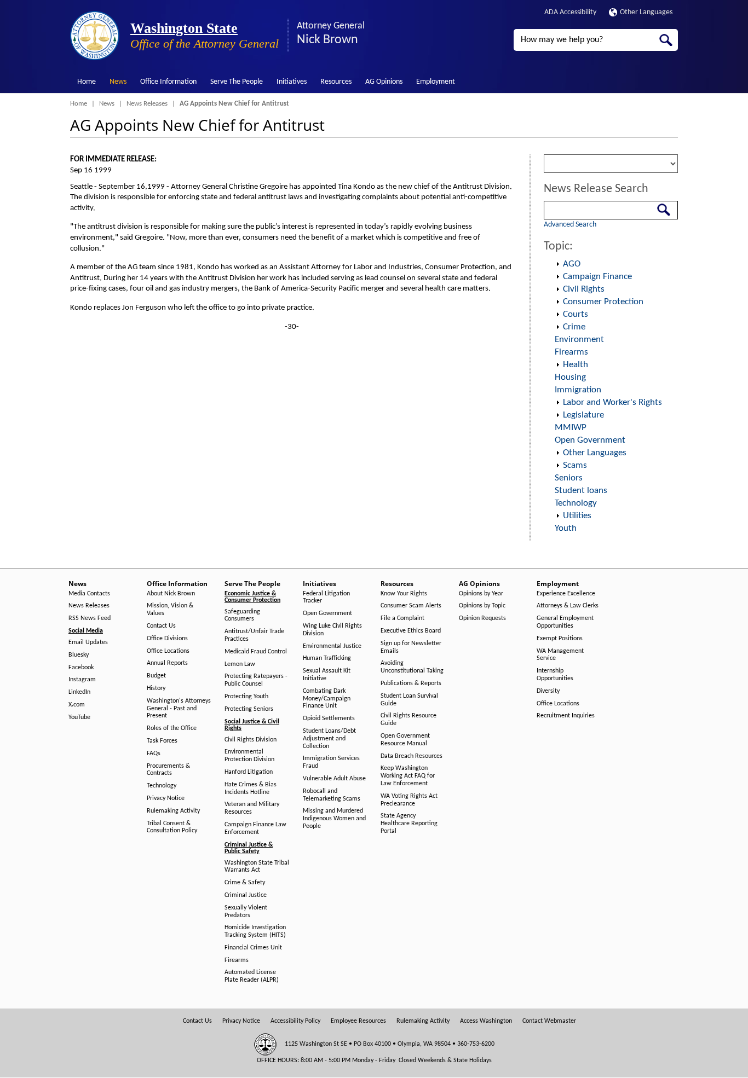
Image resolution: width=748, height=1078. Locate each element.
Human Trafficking (327, 658)
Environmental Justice (332, 646)
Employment (435, 82)
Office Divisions (167, 638)
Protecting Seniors (249, 709)
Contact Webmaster (549, 1021)
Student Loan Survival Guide (409, 700)
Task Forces (162, 741)
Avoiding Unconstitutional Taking (412, 667)
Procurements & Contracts (168, 770)
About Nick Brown (171, 593)
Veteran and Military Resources (252, 808)
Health (575, 364)
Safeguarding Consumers (242, 615)
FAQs (153, 753)
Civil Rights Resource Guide (408, 719)
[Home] (94, 35)
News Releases (147, 103)
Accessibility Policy (295, 1021)
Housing (570, 377)
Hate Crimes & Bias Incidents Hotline (251, 788)
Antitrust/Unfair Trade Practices (254, 635)
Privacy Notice (166, 798)
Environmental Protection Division (249, 756)
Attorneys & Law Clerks (568, 605)
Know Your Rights (404, 593)
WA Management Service (560, 655)
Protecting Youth (246, 696)
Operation (557, 264)
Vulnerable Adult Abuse (334, 778)
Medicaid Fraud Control (256, 651)
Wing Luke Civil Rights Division (332, 630)
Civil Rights (584, 289)
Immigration (578, 390)
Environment (579, 339)
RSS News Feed (89, 618)
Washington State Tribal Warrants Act (257, 867)
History (156, 688)
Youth (566, 528)
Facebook (81, 667)
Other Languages (646, 12)
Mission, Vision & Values (170, 609)
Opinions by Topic (482, 605)
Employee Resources (358, 1021)
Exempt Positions (560, 638)
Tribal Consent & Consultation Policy (172, 827)
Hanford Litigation (249, 772)
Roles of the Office (172, 728)
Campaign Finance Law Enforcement (255, 828)
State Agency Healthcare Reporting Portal (409, 823)
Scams (575, 465)
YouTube (79, 717)
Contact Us (161, 626)
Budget (156, 676)
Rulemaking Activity (173, 811)
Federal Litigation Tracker (326, 597)
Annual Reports (167, 663)
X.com (76, 705)
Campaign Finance (597, 276)
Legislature (583, 415)
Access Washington (486, 1021)
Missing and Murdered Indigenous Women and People (334, 819)
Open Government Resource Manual (405, 740)
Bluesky (78, 655)
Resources (336, 82)
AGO (571, 264)
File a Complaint (402, 618)
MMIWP (570, 427)
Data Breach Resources (411, 756)
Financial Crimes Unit (253, 947)
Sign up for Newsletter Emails (411, 647)
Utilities (577, 515)
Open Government (590, 440)
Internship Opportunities (555, 675)
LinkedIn (79, 692)
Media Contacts (89, 593)
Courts (575, 314)
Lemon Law (240, 664)
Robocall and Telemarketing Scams (331, 795)
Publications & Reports (411, 683)
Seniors (569, 478)
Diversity (548, 691)
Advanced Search (570, 225)
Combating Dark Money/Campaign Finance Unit (326, 699)
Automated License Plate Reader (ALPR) (252, 976)
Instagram (82, 679)
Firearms (571, 352)
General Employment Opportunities (565, 622)
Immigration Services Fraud (331, 762)
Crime (574, 327)
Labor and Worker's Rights (612, 402)
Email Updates (88, 642)
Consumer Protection (603, 301)
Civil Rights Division (251, 740)
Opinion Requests (482, 618)
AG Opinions (383, 82)
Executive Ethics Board (411, 631)
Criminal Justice (246, 895)
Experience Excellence (566, 593)
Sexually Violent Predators (246, 912)
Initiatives (292, 82)
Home (86, 82)
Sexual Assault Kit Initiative (326, 675)
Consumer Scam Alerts (411, 605)
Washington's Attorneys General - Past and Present (179, 709)
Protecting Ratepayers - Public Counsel (256, 680)
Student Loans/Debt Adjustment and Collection (329, 739)
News (118, 82)
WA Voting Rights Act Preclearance (409, 800)
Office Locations (168, 651)
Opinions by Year (481, 593)
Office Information (168, 82)
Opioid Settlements (329, 718)
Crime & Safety (245, 882)
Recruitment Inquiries (566, 715)
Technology (576, 503)
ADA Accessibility (570, 12)
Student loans (581, 490)
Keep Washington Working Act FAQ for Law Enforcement (408, 776)
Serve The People (236, 82)
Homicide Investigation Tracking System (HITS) (255, 931)
